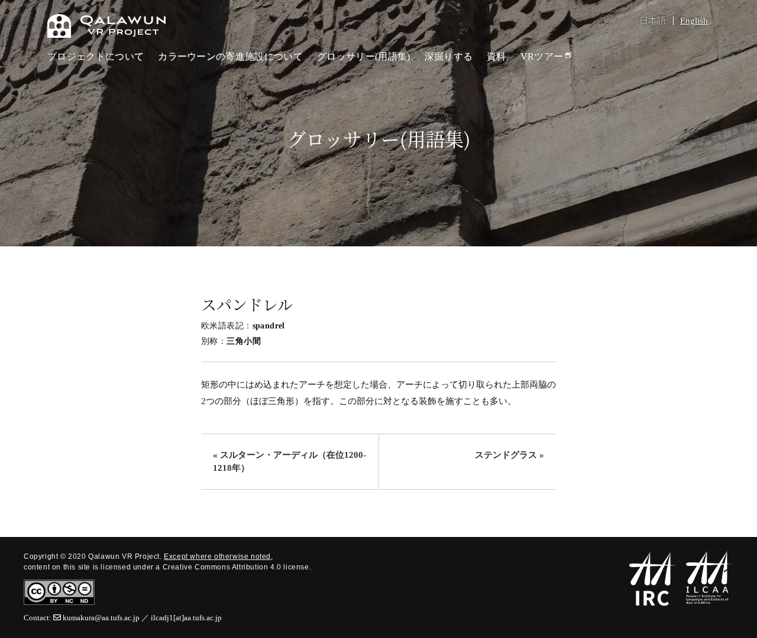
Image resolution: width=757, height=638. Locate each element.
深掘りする (449, 56)
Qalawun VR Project (106, 26)
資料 (496, 56)
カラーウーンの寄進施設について (230, 56)
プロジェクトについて (95, 56)
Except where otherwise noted (217, 556)
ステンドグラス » (509, 455)
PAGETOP (736, 569)
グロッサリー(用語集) (363, 56)
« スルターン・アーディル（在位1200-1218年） (289, 461)
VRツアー (542, 56)
